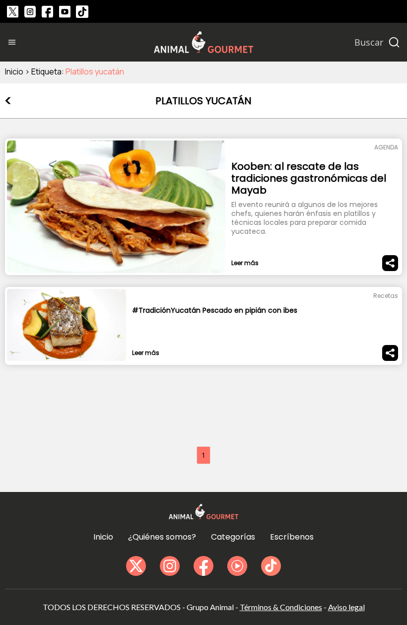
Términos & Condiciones (281, 607)
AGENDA (386, 147)
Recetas (385, 295)
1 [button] (203, 455)
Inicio (14, 71)
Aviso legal (346, 607)
